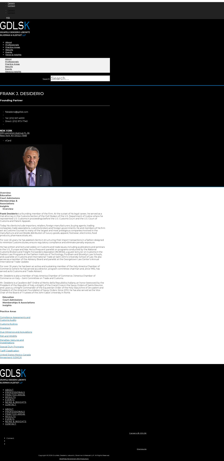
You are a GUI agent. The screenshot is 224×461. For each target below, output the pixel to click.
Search (46, 79)
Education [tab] (5, 195)
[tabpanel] (53, 253)
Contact (11, 6)
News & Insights (13, 54)
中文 (8, 18)
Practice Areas (12, 47)
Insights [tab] (4, 206)
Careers (11, 3)
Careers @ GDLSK (137, 433)
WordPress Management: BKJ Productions (74, 459)
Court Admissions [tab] (10, 198)
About (8, 42)
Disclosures (141, 449)
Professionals (12, 45)
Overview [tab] (5, 193)
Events (8, 52)
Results (9, 49)
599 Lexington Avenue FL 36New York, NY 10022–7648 (14, 133)
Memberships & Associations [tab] (8, 202)
